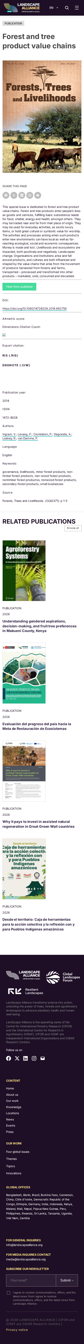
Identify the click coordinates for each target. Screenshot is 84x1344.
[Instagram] (29, 195)
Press (9, 1131)
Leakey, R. (9, 438)
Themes (11, 1158)
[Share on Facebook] (5, 195)
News (10, 1119)
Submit (65, 1280)
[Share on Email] (37, 195)
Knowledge (13, 1107)
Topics (10, 1166)
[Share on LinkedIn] (21, 195)
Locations (12, 1113)
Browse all (73, 527)
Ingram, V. (9, 434)
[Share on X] (13, 195)
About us (12, 1094)
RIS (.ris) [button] (10, 355)
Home (10, 1088)
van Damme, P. (28, 438)
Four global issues (17, 1151)
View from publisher (19, 286)
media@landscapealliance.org (26, 1259)
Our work (12, 1100)
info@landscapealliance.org (24, 1245)
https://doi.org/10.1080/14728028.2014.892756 (34, 308)
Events (10, 1125)
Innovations (13, 1173)
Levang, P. (25, 434)
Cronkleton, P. (42, 434)
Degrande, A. (62, 434)
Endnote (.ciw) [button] (16, 365)
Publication (13, 23)
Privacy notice (17, 1329)
